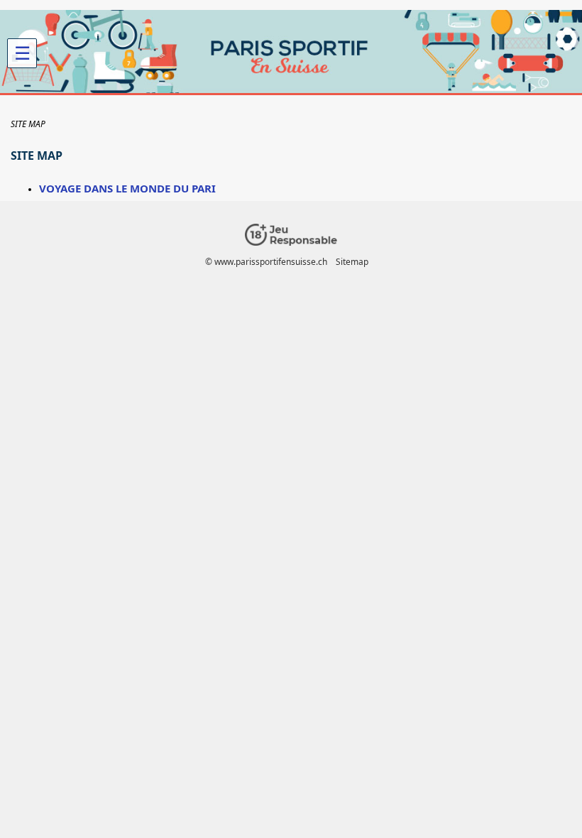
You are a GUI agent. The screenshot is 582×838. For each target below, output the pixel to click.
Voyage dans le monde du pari (127, 188)
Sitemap (352, 262)
